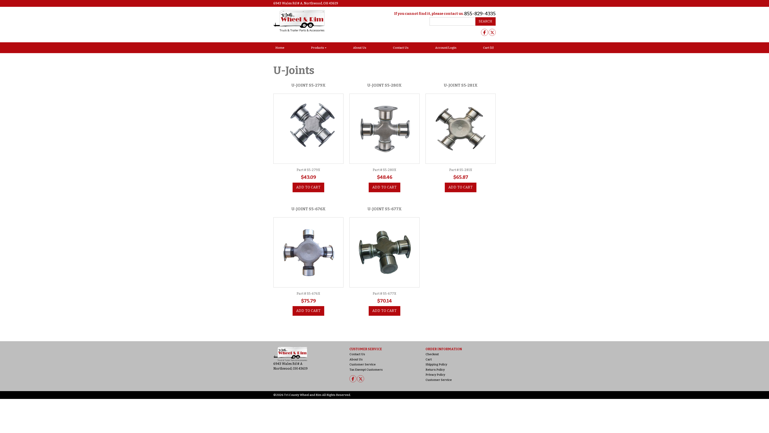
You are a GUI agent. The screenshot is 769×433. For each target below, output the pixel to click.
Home (279, 48)
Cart (429, 359)
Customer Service (362, 364)
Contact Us (401, 48)
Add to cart (308, 187)
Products (317, 48)
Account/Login (445, 48)
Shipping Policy (436, 364)
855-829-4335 (480, 13)
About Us (359, 48)
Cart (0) (488, 48)
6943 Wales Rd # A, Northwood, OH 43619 (305, 3)
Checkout (432, 354)
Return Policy (435, 369)
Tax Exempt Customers (366, 369)
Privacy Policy (435, 374)
